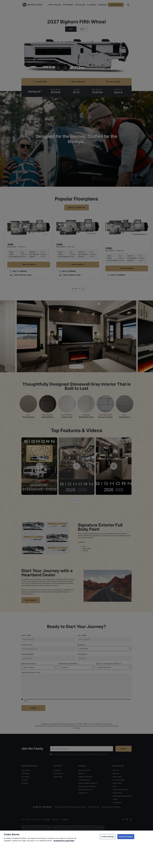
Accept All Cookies (126, 836)
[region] (76, 837)
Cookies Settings (107, 836)
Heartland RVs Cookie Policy (64, 840)
